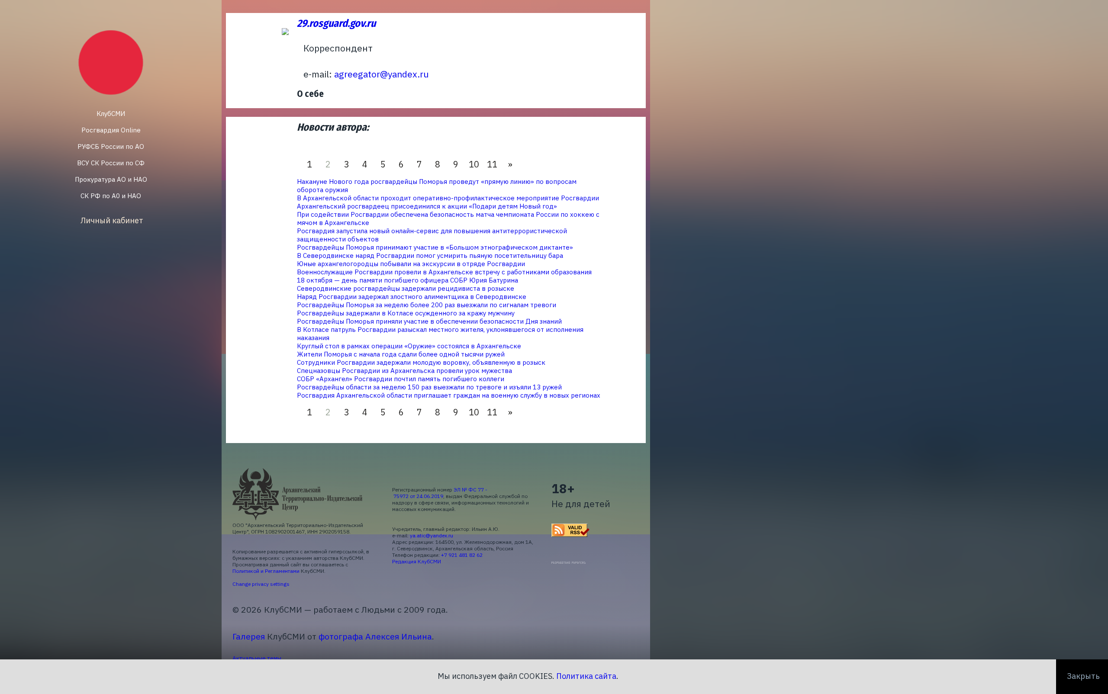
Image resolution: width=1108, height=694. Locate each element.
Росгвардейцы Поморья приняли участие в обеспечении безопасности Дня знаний (429, 321)
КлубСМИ (111, 113)
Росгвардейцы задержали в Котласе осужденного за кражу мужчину (406, 313)
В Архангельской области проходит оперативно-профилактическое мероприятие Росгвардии (448, 198)
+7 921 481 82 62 (462, 555)
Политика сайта (586, 676)
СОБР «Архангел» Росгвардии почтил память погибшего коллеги (400, 379)
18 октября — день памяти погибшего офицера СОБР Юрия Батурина (407, 280)
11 (492, 164)
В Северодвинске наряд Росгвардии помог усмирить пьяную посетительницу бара (430, 255)
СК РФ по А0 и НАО (111, 196)
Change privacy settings (261, 584)
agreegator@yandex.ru (381, 74)
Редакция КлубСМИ (416, 561)
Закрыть (1083, 676)
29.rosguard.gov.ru (336, 23)
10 (474, 164)
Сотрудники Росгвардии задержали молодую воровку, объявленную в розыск (421, 362)
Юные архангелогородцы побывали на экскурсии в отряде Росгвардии (411, 264)
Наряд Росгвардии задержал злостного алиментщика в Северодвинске (411, 296)
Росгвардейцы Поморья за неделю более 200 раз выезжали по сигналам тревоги (426, 305)
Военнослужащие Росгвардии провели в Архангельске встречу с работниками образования (444, 272)
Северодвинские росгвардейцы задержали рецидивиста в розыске (405, 288)
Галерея (248, 636)
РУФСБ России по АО (110, 146)
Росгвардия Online (111, 130)
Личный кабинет (112, 220)
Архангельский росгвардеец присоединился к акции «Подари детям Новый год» (427, 206)
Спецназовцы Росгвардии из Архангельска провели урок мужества (404, 370)
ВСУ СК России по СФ (111, 163)
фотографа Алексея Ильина (375, 636)
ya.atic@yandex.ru (431, 535)
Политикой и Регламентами (266, 571)
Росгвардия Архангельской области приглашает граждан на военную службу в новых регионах (448, 395)
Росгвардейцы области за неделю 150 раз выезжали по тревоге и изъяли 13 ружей (429, 387)
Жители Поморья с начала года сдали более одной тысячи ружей (401, 354)
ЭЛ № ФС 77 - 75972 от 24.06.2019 (439, 492)
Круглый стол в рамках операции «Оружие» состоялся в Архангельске (409, 346)
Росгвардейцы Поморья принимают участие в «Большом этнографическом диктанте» (435, 247)
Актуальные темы (256, 658)
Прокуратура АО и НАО (111, 179)
